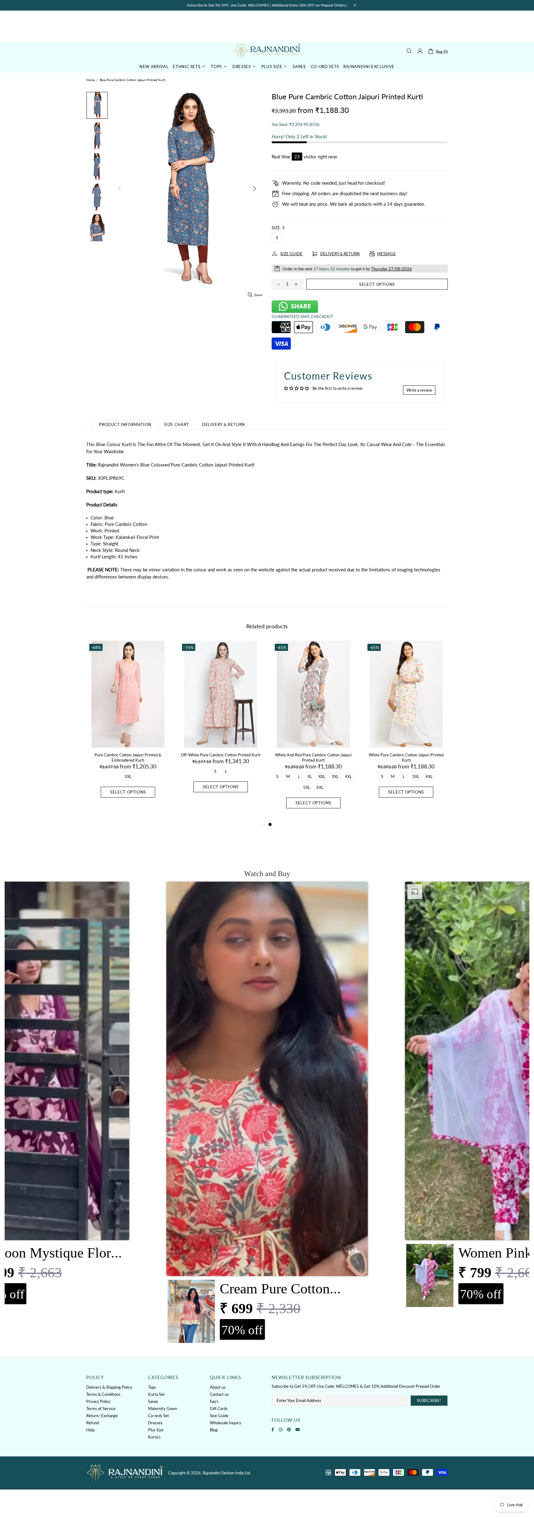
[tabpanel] (313, 731)
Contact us (219, 1394)
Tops (152, 1387)
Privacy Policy (98, 1401)
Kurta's (154, 1436)
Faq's (214, 1401)
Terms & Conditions (103, 1394)
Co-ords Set (158, 1415)
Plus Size (155, 1429)
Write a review (419, 390)
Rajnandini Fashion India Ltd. (267, 51)
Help (90, 1429)
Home (90, 80)
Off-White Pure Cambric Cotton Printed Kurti (221, 754)
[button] (267, 1114)
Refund (92, 1422)
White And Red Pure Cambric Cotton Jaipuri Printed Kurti (313, 757)
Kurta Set (156, 1394)
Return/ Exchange (102, 1415)
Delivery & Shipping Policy (109, 1387)
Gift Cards (219, 1408)
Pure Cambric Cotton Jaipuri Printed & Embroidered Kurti (128, 757)
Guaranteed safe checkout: (303, 316)
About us (218, 1387)
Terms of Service (101, 1408)
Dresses (155, 1422)
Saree (153, 1401)
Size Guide (219, 1415)
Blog (214, 1429)
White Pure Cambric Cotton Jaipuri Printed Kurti (406, 757)
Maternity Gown (162, 1408)
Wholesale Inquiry (225, 1422)
